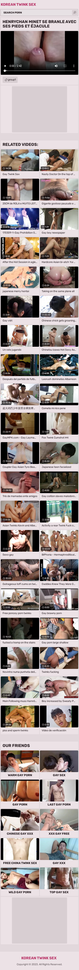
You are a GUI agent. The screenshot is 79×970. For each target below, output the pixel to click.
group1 (12, 79)
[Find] (74, 12)
